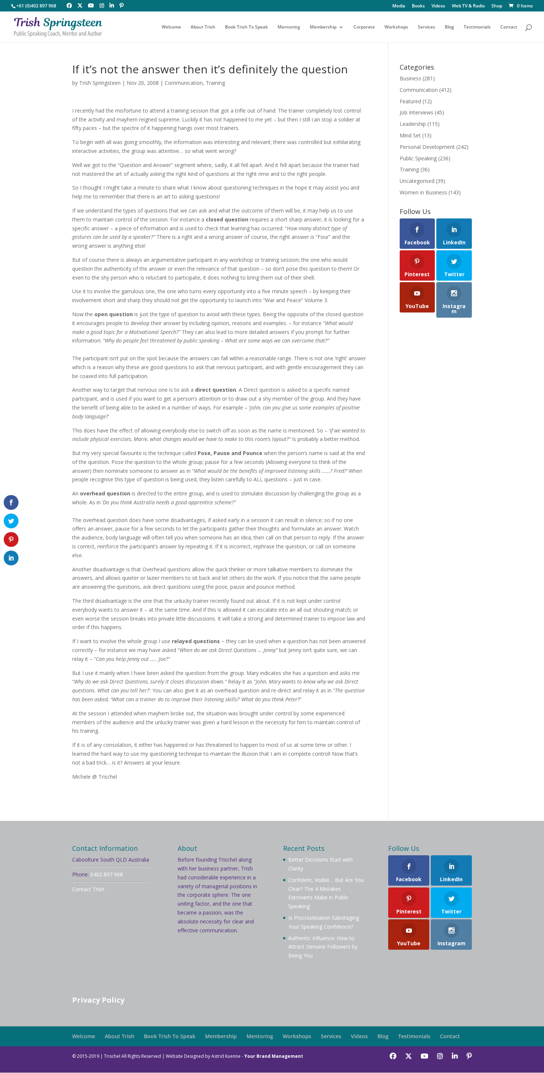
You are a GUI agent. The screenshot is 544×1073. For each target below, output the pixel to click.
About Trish (203, 27)
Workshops (396, 27)
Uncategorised (417, 180)
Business (410, 78)
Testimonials (477, 27)
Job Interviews (416, 112)
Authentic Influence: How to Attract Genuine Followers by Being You (322, 947)
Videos (438, 6)
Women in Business (423, 192)
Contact (508, 27)
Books (418, 6)
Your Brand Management (273, 1056)
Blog (449, 27)
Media (398, 6)
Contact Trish (88, 889)
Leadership (413, 123)
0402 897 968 (106, 874)
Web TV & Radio (468, 6)
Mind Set (410, 135)
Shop (496, 6)
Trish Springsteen (100, 82)
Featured (410, 101)
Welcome (171, 27)
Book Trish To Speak (246, 27)
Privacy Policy (98, 1000)
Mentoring (289, 27)
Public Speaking (418, 158)
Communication (184, 82)
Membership (323, 27)
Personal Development (427, 146)
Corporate (364, 27)
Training (215, 82)
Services (426, 27)
